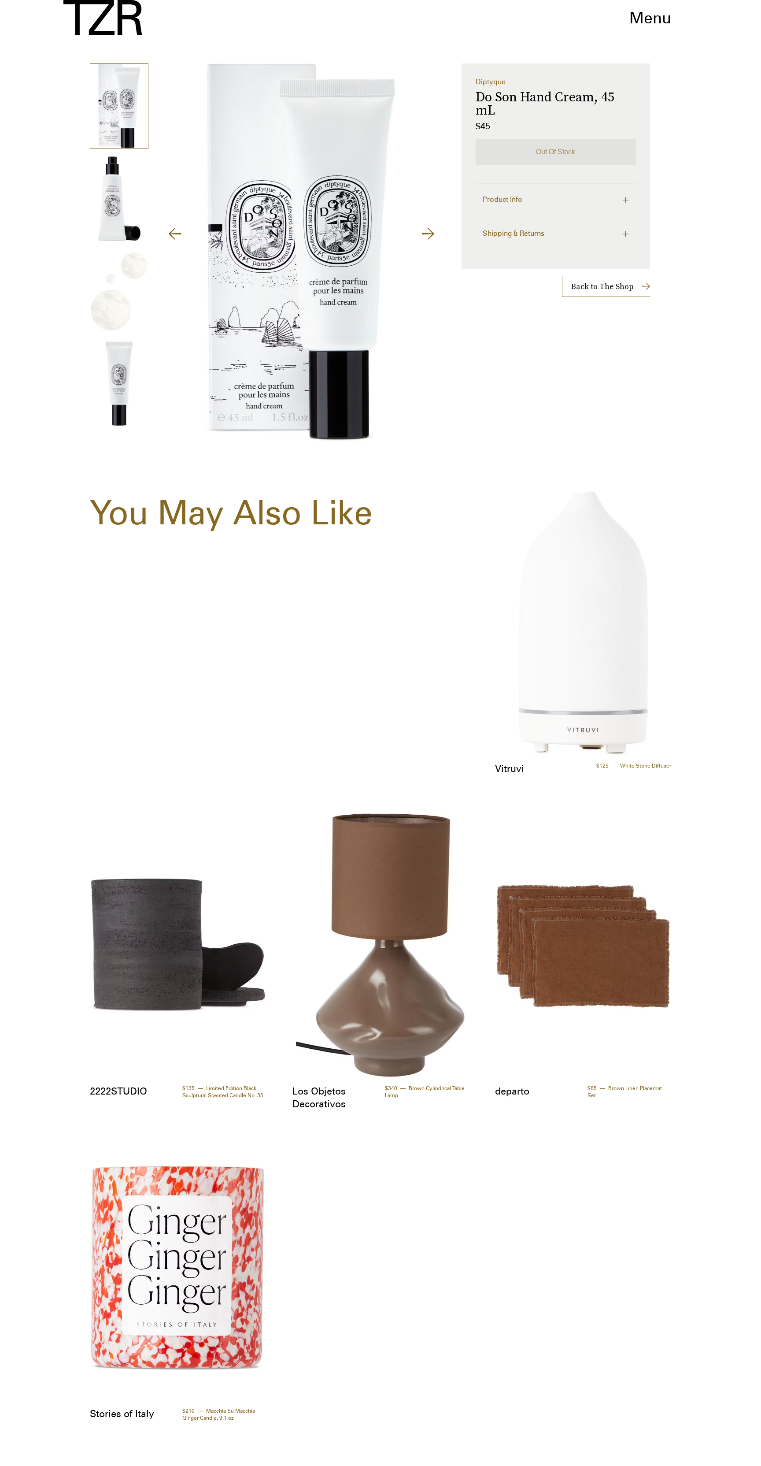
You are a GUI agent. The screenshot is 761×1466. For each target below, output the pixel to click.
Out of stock (555, 152)
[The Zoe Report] (102, 17)
